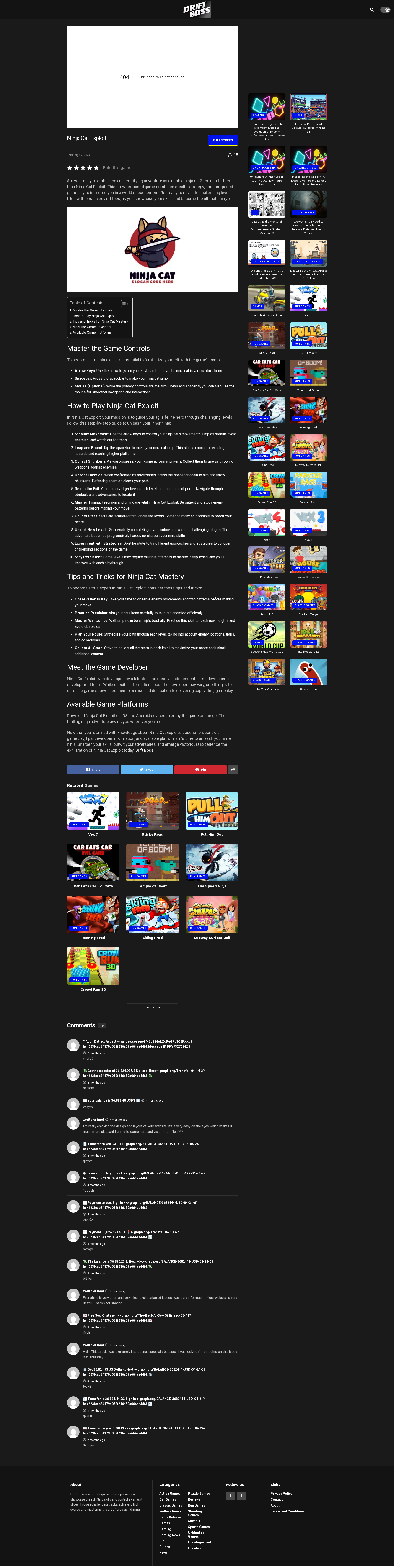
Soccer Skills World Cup (267, 651)
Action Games (170, 1493)
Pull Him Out (212, 834)
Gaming (258, 115)
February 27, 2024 (78, 155)
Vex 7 (93, 834)
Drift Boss (144, 750)
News (298, 115)
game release (304, 212)
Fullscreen (223, 140)
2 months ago (96, 1440)
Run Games (79, 824)
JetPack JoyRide (267, 577)
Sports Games (199, 1527)
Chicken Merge (308, 614)
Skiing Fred (153, 937)
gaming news (169, 1535)
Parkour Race (308, 502)
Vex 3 (308, 539)
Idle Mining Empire (267, 689)
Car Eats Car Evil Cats (93, 886)
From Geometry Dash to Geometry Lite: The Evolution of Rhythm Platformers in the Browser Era (267, 132)
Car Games (167, 1499)
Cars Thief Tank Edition (267, 315)
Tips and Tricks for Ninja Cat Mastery (100, 321)
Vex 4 (266, 539)
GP (255, 212)
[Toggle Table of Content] (123, 304)
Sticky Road (152, 834)
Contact (277, 1499)
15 (235, 154)
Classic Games (263, 605)
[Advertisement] (288, 54)
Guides (164, 1547)
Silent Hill (195, 1521)
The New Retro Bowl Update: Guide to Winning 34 (308, 128)
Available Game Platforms (92, 333)
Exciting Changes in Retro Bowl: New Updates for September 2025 (266, 274)
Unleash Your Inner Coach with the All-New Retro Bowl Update (266, 180)
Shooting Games (195, 1513)
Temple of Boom (153, 886)
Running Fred (93, 937)
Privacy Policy (281, 1493)
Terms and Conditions (288, 1511)
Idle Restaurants (308, 651)
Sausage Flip (308, 689)
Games (257, 306)
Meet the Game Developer (92, 327)
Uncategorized (264, 168)
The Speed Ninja (211, 886)
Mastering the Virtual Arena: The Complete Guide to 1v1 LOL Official (308, 274)
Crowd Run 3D (93, 989)
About (275, 1505)
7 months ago (96, 1053)
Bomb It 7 (266, 614)
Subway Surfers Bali (212, 937)
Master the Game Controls (92, 310)
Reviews (194, 1499)
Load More (152, 1007)
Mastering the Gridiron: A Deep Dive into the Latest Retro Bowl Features (308, 180)
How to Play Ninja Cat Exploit (94, 316)
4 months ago (96, 1082)
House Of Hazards (308, 577)
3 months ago (96, 1244)
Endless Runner (171, 1511)
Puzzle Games (199, 1493)
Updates (194, 1548)
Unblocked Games (266, 261)
